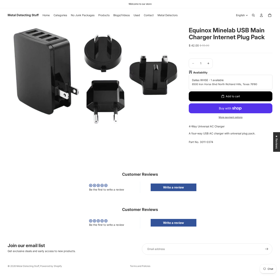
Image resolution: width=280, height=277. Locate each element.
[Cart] (270, 15)
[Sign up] (267, 249)
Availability (200, 72)
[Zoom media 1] (94, 74)
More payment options (230, 117)
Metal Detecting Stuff (27, 266)
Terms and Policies (140, 266)
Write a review (173, 187)
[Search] (253, 15)
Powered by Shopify (51, 266)
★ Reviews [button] (276, 142)
